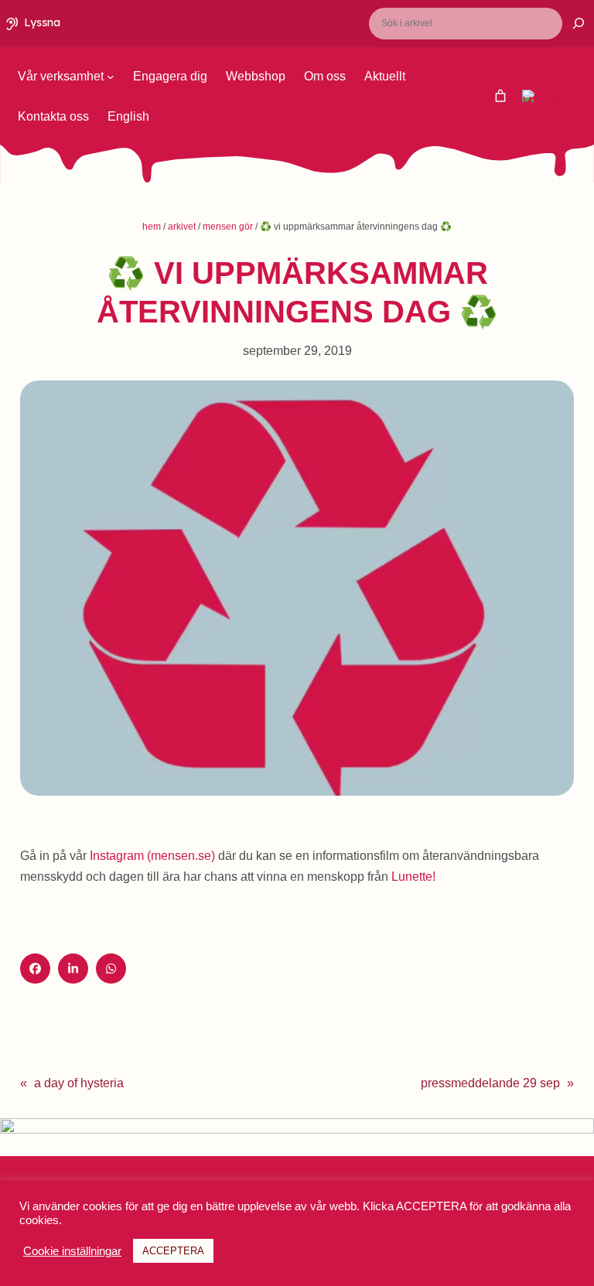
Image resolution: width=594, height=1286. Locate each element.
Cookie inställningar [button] (72, 1251)
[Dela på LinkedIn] (73, 968)
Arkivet (182, 226)
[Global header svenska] (500, 95)
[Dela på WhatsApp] (111, 968)
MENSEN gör (228, 226)
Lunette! (413, 876)
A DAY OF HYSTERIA (79, 1083)
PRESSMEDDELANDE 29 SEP (490, 1083)
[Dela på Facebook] (35, 968)
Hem (151, 226)
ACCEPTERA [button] (173, 1251)
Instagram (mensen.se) (152, 855)
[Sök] (568, 23)
